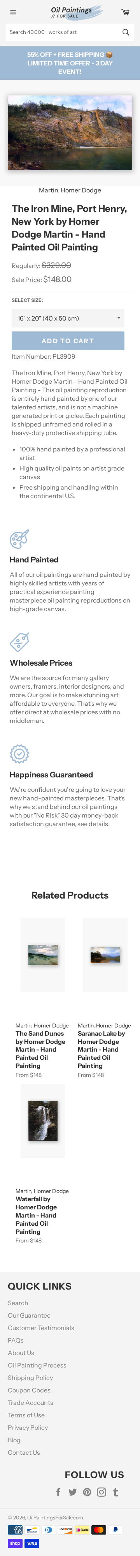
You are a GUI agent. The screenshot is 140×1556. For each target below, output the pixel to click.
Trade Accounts (30, 1402)
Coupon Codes (29, 1390)
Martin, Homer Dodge (70, 190)
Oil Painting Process (37, 1365)
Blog (14, 1440)
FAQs (16, 1340)
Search (18, 1303)
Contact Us (24, 1452)
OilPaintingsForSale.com (55, 1518)
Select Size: (27, 300)
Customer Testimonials (41, 1328)
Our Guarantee (29, 1315)
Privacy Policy (28, 1427)
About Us (21, 1353)
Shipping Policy (30, 1378)
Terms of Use (26, 1415)
